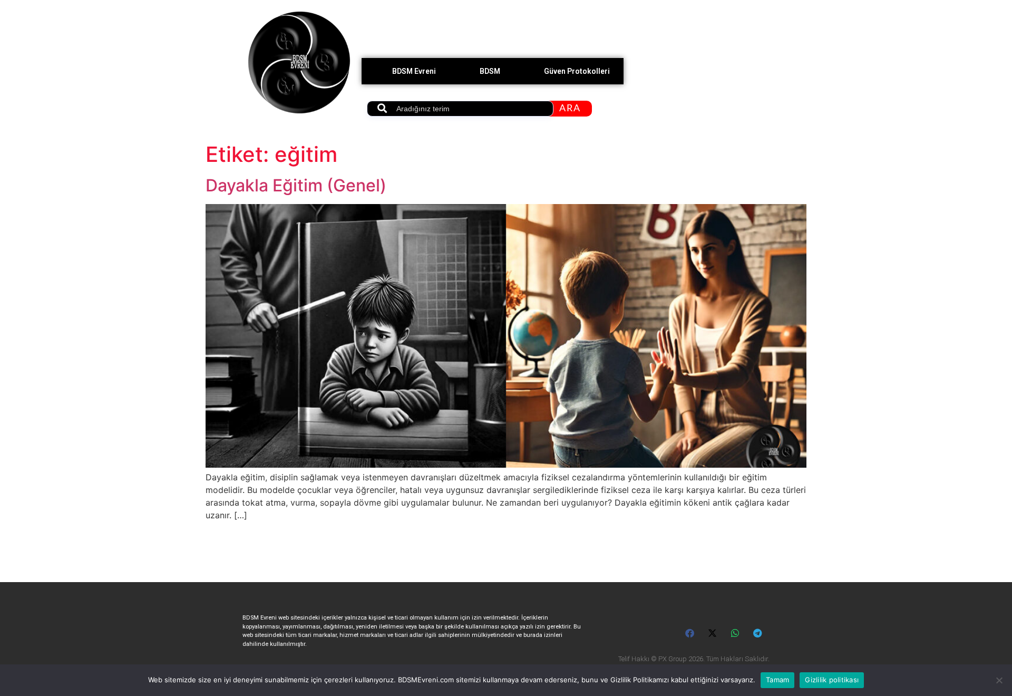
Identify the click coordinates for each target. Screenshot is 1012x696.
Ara (570, 108)
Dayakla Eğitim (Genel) (296, 185)
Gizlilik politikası (832, 679)
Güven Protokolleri (577, 71)
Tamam (777, 679)
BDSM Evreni (414, 71)
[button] (690, 633)
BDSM (490, 71)
